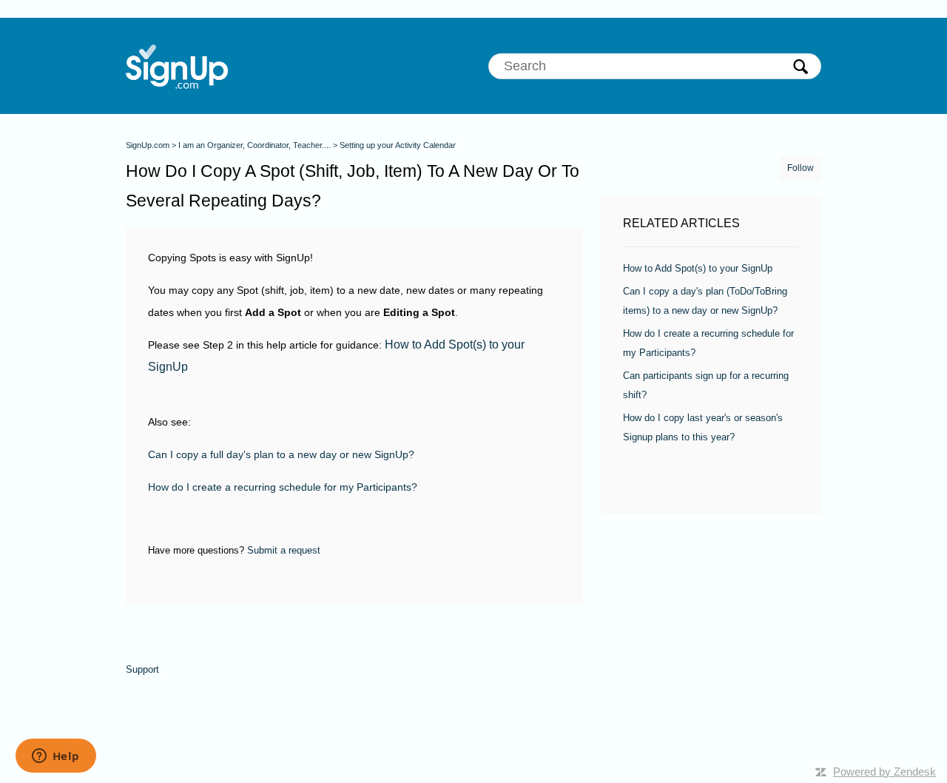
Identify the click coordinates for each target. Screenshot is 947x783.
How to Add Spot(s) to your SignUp (697, 268)
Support (142, 669)
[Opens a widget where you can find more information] (55, 757)
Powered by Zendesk (884, 771)
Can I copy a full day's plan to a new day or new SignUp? (281, 454)
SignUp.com (147, 145)
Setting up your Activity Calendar (398, 145)
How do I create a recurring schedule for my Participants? (282, 487)
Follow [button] (800, 168)
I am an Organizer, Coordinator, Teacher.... (254, 145)
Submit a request (283, 550)
